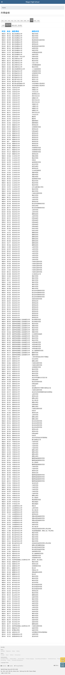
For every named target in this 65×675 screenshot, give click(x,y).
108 (25, 20)
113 (9, 20)
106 (32, 20)
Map (34, 671)
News (2, 649)
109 (22, 20)
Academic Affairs (4, 658)
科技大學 (8, 25)
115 (2, 20)
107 (28, 20)
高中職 (20, 25)
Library (8, 660)
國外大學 (14, 25)
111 (15, 20)
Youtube (11, 665)
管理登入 (57, 665)
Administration (4, 657)
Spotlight (3, 651)
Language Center (4, 662)
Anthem (11, 654)
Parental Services (52, 658)
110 (18, 20)
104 (38, 20)
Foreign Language (30, 658)
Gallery (18, 651)
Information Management (17, 660)
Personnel (59, 658)
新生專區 (3, 647)
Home (4, 7)
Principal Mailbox (19, 665)
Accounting (3, 660)
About (2, 653)
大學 (3, 25)
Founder (2, 654)
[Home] (32, 2)
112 (12, 20)
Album (13, 651)
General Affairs (21, 658)
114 (6, 20)
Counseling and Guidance (41, 658)
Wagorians (8, 651)
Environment (17, 654)
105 (35, 20)
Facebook (4, 665)
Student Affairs (13, 658)
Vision (7, 654)
